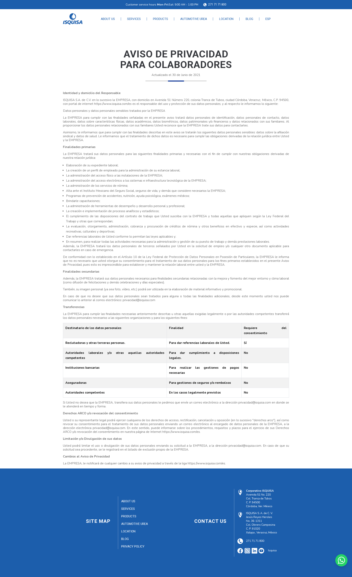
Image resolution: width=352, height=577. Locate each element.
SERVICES (134, 19)
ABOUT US (108, 19)
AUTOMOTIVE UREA (193, 19)
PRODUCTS (160, 19)
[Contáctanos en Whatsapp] (341, 560)
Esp (268, 19)
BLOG (249, 19)
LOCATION (226, 19)
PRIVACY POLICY (132, 546)
